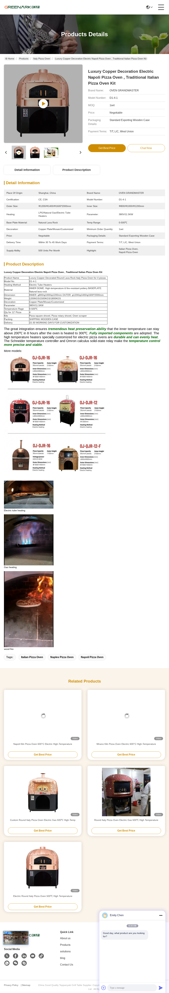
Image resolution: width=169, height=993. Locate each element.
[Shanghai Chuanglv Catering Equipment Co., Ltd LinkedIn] (24, 956)
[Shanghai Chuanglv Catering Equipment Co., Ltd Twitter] (7, 956)
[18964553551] (24, 963)
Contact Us (66, 964)
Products (23, 58)
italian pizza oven (32, 657)
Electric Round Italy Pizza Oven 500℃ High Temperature (42, 896)
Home (11, 58)
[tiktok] (41, 956)
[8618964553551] (7, 963)
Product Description (76, 170)
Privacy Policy (11, 985)
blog (62, 958)
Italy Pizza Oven (41, 58)
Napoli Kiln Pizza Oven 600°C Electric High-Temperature (42, 744)
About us (65, 938)
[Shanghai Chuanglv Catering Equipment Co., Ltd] (22, 7)
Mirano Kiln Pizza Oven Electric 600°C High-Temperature (126, 744)
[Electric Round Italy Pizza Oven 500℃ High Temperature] (43, 868)
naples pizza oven (62, 657)
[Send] (160, 987)
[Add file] (103, 987)
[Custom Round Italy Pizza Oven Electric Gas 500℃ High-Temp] (43, 792)
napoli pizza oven (92, 657)
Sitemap (26, 985)
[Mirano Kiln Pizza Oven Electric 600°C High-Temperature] (126, 716)
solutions (65, 951)
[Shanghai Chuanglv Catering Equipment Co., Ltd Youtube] (33, 956)
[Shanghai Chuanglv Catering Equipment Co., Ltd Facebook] (15, 956)
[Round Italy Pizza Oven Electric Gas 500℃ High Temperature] (126, 792)
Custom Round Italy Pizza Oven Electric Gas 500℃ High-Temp (42, 820)
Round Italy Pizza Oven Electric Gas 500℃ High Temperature (126, 820)
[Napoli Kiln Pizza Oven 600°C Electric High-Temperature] (43, 716)
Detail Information (27, 170)
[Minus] (161, 915)
